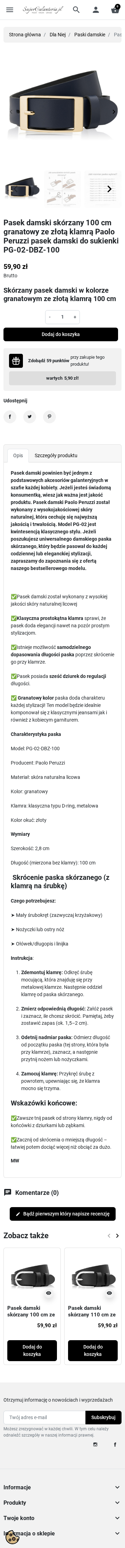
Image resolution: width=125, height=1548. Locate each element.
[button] (76, 9)
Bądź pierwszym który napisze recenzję (63, 1214)
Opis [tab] (18, 455)
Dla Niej (58, 34)
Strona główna (25, 34)
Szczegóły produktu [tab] (56, 455)
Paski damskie (89, 34)
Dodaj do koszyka (61, 334)
